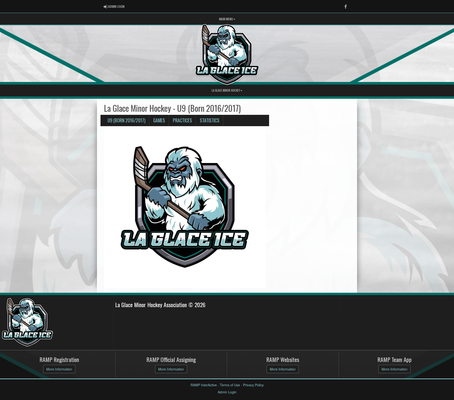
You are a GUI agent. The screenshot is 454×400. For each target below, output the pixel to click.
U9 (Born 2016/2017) (126, 120)
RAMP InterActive (204, 385)
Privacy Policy (253, 385)
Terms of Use (230, 385)
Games (159, 120)
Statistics (209, 120)
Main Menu (226, 18)
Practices (182, 120)
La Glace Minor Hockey (226, 90)
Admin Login (227, 392)
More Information (59, 369)
